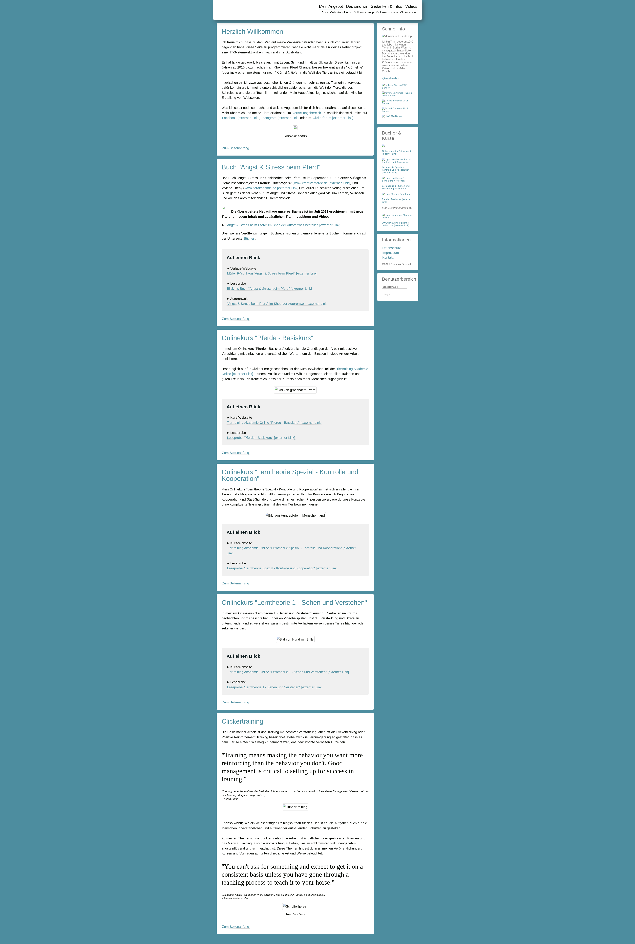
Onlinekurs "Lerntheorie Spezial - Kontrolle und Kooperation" (290, 475)
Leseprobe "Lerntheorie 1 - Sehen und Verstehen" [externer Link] (274, 687)
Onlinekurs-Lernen (387, 12)
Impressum (390, 252)
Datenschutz (391, 248)
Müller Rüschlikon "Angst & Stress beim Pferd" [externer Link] (272, 273)
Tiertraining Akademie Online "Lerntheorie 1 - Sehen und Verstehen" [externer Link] (288, 672)
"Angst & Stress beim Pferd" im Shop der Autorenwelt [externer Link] (277, 303)
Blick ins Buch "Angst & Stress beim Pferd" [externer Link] (269, 288)
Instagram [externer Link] (280, 118)
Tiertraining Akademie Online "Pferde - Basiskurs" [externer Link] (274, 422)
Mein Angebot (331, 6)
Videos (411, 6)
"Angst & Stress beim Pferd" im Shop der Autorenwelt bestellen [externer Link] (283, 225)
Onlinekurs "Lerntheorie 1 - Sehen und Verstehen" (294, 602)
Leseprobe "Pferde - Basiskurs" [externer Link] (261, 437)
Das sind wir (356, 6)
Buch (325, 12)
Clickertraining (408, 12)
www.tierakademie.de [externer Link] (271, 188)
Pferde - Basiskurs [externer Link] (396, 200)
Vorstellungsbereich (306, 113)
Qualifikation (391, 78)
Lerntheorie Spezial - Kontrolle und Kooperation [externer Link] (395, 170)
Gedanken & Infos (386, 6)
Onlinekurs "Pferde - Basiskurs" (267, 338)
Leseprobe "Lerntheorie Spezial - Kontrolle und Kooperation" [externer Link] (282, 568)
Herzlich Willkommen (252, 31)
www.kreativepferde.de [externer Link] (322, 183)
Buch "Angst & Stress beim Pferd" (271, 167)
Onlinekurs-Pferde (341, 12)
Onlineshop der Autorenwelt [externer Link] (396, 152)
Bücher (249, 238)
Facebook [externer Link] (240, 118)
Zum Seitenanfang (235, 148)
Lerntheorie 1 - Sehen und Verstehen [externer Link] (396, 187)
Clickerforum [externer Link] (333, 118)
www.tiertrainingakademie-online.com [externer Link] (396, 224)
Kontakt (388, 257)
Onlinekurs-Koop (364, 12)
